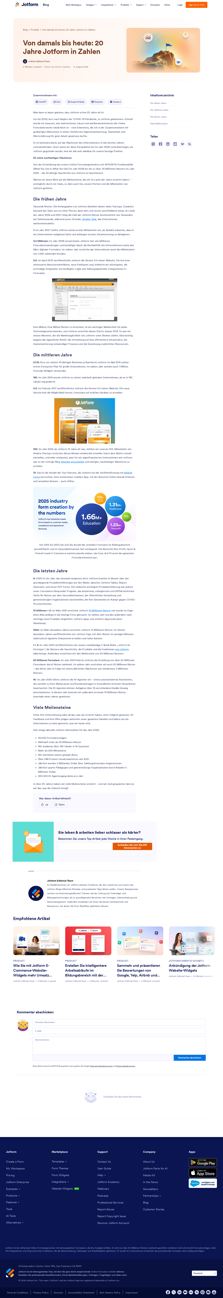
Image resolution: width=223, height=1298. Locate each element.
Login (180, 4)
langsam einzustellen (72, 461)
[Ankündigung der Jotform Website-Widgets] (192, 940)
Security (58, 1292)
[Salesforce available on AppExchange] (203, 1183)
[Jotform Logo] (27, 4)
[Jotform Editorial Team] (25, 61)
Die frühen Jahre (158, 103)
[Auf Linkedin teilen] (168, 144)
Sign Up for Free (196, 4)
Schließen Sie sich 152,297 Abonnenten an (132, 846)
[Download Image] (113, 317)
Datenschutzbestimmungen (101, 1066)
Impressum (131, 1292)
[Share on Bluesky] (182, 144)
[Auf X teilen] (153, 144)
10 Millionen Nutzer (100, 610)
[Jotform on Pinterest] (202, 1292)
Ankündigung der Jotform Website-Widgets (189, 968)
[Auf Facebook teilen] (160, 144)
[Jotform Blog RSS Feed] (190, 144)
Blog (46, 5)
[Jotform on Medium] (185, 1292)
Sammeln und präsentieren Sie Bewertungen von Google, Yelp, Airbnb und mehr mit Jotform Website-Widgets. (139, 970)
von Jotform (122, 649)
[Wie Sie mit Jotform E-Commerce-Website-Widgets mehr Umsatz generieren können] (36, 940)
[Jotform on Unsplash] (214, 1292)
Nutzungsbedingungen (125, 1066)
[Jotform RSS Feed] (197, 1292)
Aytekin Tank (89, 219)
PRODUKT (19, 960)
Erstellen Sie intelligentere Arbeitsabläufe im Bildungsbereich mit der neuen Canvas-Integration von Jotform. (86, 970)
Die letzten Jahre (158, 116)
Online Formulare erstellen (103, 1271)
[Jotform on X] (174, 1292)
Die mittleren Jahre (159, 110)
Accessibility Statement (81, 1292)
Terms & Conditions (17, 1292)
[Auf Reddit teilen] (175, 144)
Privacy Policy (41, 1292)
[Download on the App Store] (203, 1172)
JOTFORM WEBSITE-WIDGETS (186, 960)
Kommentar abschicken (189, 1057)
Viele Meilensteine (159, 123)
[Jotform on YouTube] (208, 1292)
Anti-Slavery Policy (110, 1292)
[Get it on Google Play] (203, 1162)
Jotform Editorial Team (39, 61)
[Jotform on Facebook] (168, 1292)
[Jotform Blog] (191, 1292)
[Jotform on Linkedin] (179, 1292)
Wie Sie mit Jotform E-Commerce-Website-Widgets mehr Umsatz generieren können (31, 970)
